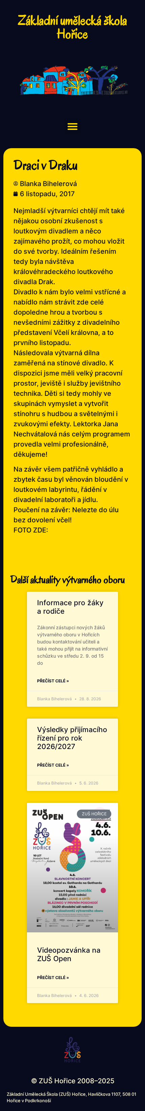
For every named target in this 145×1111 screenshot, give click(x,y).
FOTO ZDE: (30, 530)
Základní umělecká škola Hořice (72, 27)
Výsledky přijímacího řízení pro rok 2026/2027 (72, 738)
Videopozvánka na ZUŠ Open (68, 954)
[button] (72, 126)
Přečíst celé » (53, 680)
